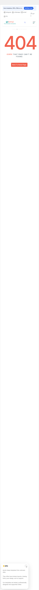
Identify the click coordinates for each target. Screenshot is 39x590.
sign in (32, 15)
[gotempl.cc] (10, 22)
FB (7, 16)
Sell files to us (28, 8)
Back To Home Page (19, 65)
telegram (8, 12)
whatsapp (17, 12)
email (24, 12)
